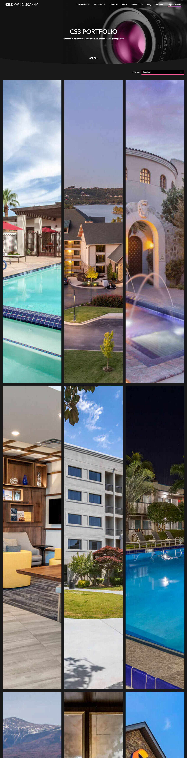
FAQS (124, 4)
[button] (174, 4)
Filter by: (136, 72)
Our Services (82, 4)
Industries (98, 4)
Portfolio (159, 4)
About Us (114, 4)
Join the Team (137, 4)
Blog (149, 4)
